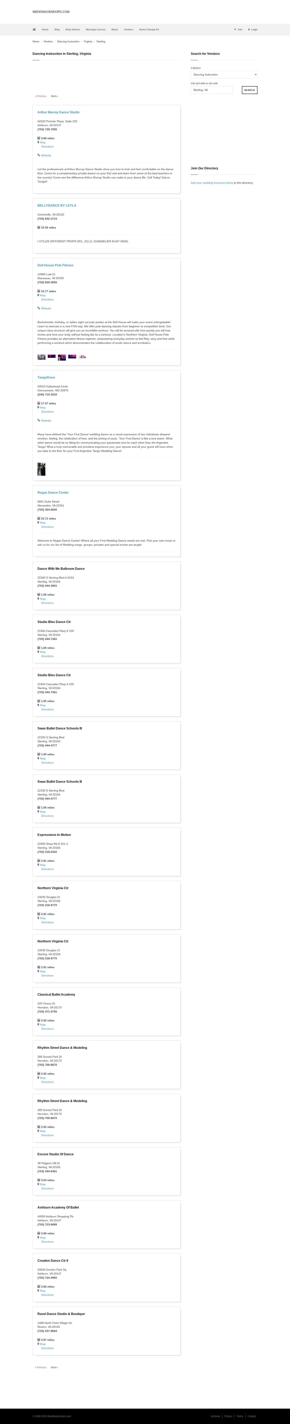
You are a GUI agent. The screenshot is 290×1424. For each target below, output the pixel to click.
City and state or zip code (204, 83)
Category (196, 68)
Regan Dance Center (53, 492)
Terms (240, 1416)
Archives (215, 1416)
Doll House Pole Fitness (55, 265)
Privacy (228, 1416)
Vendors (128, 29)
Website (46, 155)
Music (114, 29)
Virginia (88, 41)
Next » (54, 96)
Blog (57, 29)
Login (254, 29)
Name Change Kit (149, 29)
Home (45, 29)
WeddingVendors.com (51, 11)
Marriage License (96, 29)
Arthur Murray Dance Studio (58, 112)
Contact (252, 1416)
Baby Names (72, 29)
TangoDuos (46, 377)
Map (43, 142)
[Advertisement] (107, 75)
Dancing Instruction (68, 41)
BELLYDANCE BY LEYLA (56, 205)
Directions (47, 146)
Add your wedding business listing (212, 182)
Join (240, 29)
